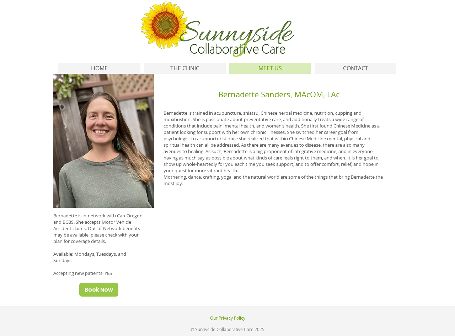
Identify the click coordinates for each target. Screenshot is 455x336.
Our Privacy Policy (227, 318)
